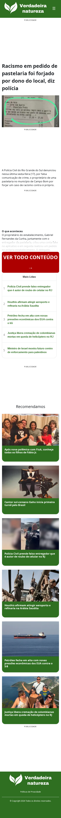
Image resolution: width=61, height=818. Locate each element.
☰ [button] (54, 8)
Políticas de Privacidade (30, 791)
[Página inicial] (30, 780)
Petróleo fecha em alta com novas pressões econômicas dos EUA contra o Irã (30, 319)
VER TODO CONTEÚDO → (30, 262)
